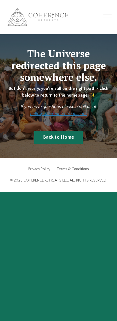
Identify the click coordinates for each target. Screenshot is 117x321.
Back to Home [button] (58, 137)
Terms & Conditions (73, 169)
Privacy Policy (39, 169)
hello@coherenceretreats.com (58, 113)
